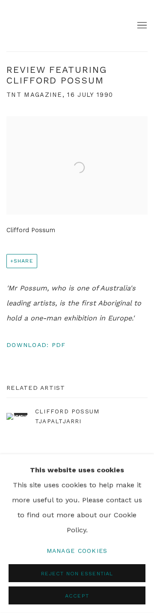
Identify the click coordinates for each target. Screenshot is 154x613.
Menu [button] (141, 25)
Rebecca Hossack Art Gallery (32, 26)
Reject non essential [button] (77, 573)
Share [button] (23, 260)
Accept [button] (77, 595)
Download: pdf (35, 344)
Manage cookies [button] (77, 550)
